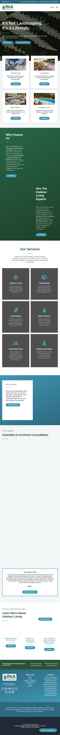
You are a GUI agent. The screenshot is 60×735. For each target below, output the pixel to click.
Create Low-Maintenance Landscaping (30, 640)
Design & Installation (30, 680)
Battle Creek (50, 708)
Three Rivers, (21, 711)
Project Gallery (30, 682)
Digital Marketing (20, 726)
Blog (30, 684)
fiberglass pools (11, 159)
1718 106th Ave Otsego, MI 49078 (10, 684)
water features (13, 157)
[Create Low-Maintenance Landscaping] (30, 628)
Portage (51, 709)
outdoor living (41, 212)
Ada (44, 708)
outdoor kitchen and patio (45, 216)
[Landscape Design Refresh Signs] (11, 628)
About (30, 679)
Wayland (17, 709)
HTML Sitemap (25, 727)
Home (30, 677)
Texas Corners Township (35, 711)
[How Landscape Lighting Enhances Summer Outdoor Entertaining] (49, 628)
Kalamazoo (45, 709)
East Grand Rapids (26, 709)
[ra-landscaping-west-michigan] (7, 5)
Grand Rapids (37, 709)
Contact (30, 686)
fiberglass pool (41, 220)
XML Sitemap (35, 727)
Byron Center (10, 709)
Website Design (31, 726)
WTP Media (41, 726)
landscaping (19, 155)
